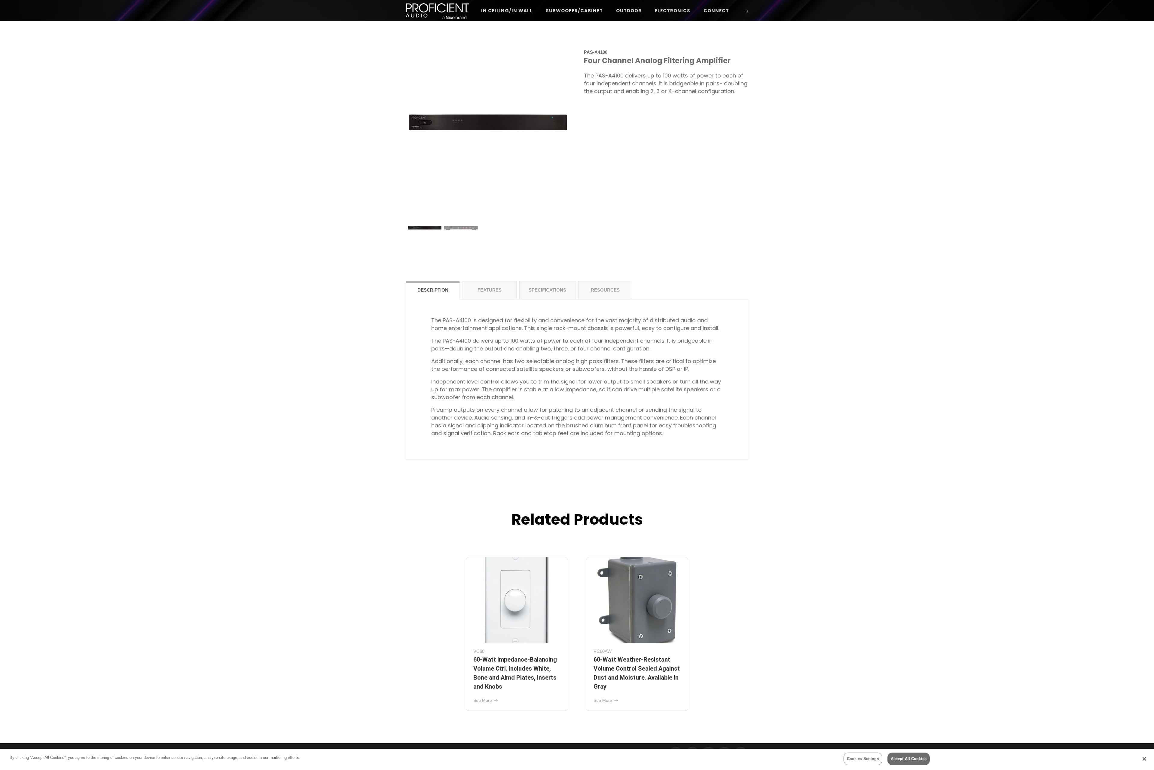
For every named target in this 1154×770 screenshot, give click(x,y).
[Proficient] (437, 10)
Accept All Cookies (909, 758)
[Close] (1144, 758)
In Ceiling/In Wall (507, 11)
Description (432, 290)
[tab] (433, 290)
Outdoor (629, 11)
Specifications (547, 290)
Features (490, 290)
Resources (605, 290)
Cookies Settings (863, 758)
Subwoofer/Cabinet (574, 11)
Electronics (672, 11)
